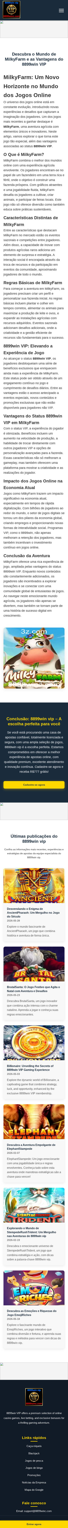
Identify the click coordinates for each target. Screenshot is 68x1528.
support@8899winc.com (38, 1511)
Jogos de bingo (34, 1467)
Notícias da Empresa (34, 1482)
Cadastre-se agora (34, 784)
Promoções (34, 1475)
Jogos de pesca (34, 1460)
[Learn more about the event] (34, 29)
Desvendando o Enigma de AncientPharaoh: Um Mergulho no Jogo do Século (33, 912)
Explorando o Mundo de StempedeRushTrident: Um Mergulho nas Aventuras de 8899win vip (31, 1232)
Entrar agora (34, 1524)
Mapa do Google (34, 1489)
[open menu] (61, 10)
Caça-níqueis (34, 1446)
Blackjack (34, 1453)
